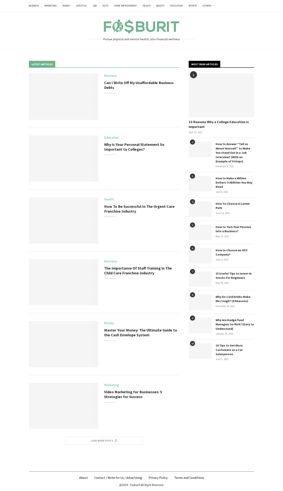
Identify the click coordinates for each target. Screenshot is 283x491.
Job (94, 5)
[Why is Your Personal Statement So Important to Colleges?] (63, 158)
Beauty (160, 5)
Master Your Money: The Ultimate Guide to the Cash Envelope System (140, 332)
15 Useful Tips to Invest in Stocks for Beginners (234, 275)
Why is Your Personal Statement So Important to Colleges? (134, 147)
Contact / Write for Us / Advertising (118, 478)
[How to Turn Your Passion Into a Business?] (200, 232)
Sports (192, 5)
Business (34, 5)
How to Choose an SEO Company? (231, 252)
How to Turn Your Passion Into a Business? (233, 229)
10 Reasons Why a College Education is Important (219, 124)
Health (147, 5)
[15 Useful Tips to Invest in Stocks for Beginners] (200, 279)
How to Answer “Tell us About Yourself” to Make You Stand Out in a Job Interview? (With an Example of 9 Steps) (233, 152)
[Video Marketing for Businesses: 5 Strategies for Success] (63, 406)
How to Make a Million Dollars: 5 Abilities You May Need (234, 182)
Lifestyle (81, 5)
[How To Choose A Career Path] (200, 209)
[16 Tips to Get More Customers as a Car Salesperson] (200, 351)
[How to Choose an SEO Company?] (200, 255)
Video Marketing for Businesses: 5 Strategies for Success (133, 394)
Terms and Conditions (189, 478)
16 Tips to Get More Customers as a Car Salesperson (229, 349)
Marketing (50, 5)
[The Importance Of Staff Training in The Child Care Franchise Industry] (63, 282)
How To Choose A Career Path (233, 206)
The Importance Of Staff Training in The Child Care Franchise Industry (138, 270)
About (83, 478)
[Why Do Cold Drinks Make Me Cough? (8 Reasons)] (200, 302)
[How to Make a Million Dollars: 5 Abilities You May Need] (200, 183)
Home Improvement (125, 5)
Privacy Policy (158, 478)
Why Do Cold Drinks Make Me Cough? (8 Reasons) (233, 299)
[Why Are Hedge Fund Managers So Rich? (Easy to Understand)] (200, 325)
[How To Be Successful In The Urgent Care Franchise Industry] (63, 220)
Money (66, 5)
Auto (105, 5)
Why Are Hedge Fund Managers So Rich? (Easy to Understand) (235, 324)
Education (176, 5)
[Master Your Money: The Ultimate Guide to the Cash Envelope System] (63, 344)
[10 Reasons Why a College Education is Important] (221, 95)
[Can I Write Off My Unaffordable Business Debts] (63, 96)
